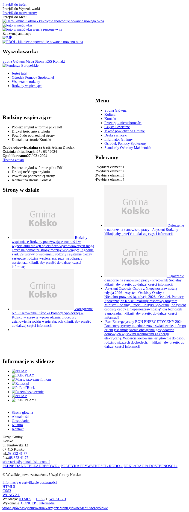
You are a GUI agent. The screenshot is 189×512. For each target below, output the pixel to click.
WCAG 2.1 (11, 495)
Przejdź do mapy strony (20, 13)
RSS (48, 61)
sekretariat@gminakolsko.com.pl (26, 462)
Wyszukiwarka (34, 508)
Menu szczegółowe (94, 508)
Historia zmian (13, 160)
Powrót (33, 135)
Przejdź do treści (15, 4)
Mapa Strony (35, 61)
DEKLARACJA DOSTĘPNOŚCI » (150, 466)
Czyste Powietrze (117, 127)
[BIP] (7, 38)
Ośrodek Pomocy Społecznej (125, 143)
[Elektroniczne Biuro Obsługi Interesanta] (43, 42)
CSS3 (7, 491)
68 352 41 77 (17, 453)
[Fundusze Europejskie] (20, 66)
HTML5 (9, 487)
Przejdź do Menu (15, 17)
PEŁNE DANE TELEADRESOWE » (31, 466)
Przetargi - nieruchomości (123, 123)
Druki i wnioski (115, 135)
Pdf (37, 127)
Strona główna (12, 508)
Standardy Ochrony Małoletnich (127, 148)
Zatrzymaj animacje (17, 33)
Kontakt (59, 61)
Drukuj (31, 131)
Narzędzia (52, 508)
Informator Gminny (118, 139)
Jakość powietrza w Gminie (124, 131)
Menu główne (69, 508)
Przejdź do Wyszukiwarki (21, 9)
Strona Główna (14, 61)
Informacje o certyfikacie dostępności (30, 482)
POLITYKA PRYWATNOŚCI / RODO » (92, 466)
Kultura (109, 114)
